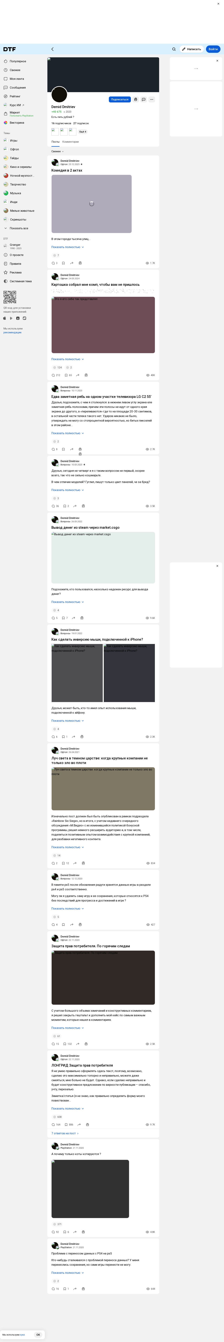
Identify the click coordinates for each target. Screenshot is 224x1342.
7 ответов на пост (63, 1133)
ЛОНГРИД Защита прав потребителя (82, 1065)
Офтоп (64, 164)
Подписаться (119, 99)
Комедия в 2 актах (66, 170)
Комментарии (70, 141)
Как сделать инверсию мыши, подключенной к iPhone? (97, 639)
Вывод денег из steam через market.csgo (85, 527)
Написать (194, 49)
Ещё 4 (82, 131)
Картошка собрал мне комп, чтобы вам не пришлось (95, 284)
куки (22, 1334)
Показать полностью (65, 247)
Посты (55, 141)
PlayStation (66, 1148)
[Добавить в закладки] (63, 263)
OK (38, 1334)
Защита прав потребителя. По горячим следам (90, 946)
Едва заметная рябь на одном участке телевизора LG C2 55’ (101, 397)
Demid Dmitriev (70, 160)
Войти (213, 49)
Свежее (56, 151)
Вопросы (65, 390)
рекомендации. (13, 332)
